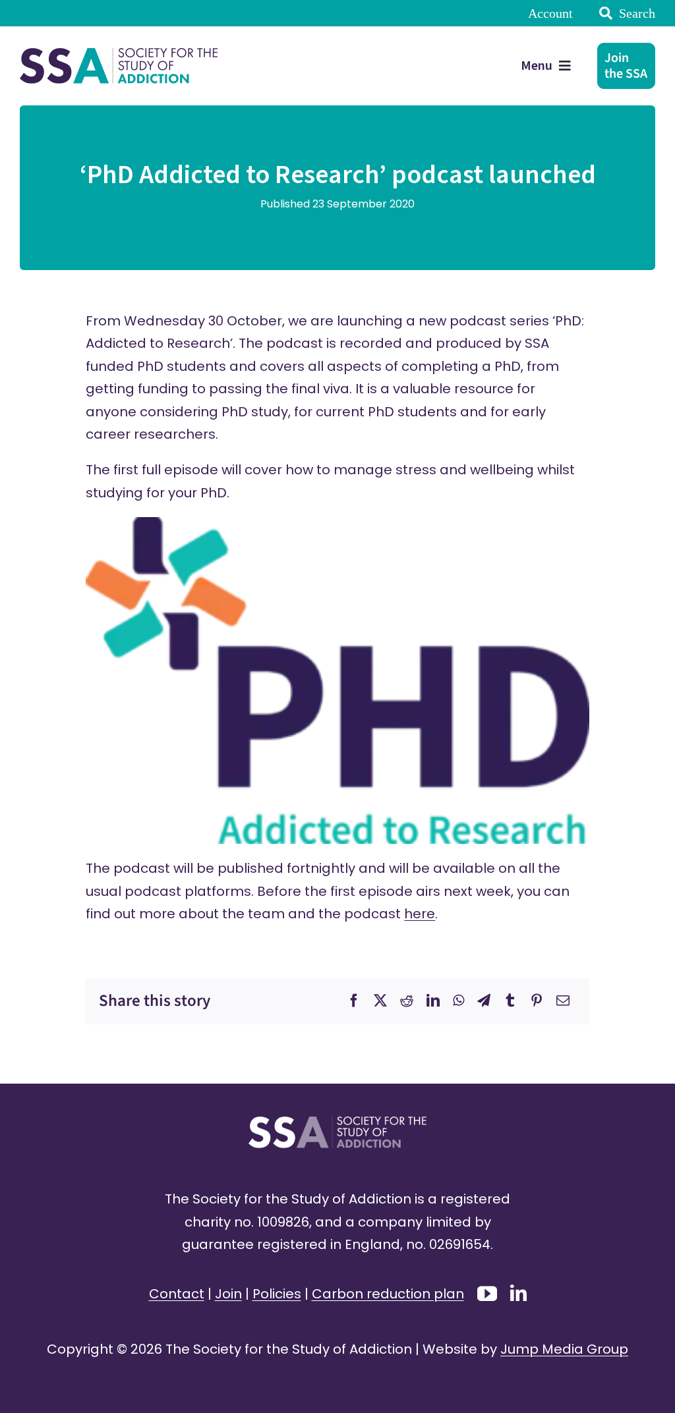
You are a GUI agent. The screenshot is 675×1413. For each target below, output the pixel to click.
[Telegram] (484, 1000)
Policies (276, 1294)
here (419, 913)
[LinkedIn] (433, 1000)
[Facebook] (354, 1000)
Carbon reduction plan (388, 1294)
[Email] (563, 1000)
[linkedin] (518, 1293)
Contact (176, 1294)
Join (228, 1294)
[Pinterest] (536, 1000)
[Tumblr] (510, 1000)
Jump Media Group (564, 1349)
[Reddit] (407, 1000)
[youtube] (487, 1294)
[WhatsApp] (458, 1000)
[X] (380, 1000)
